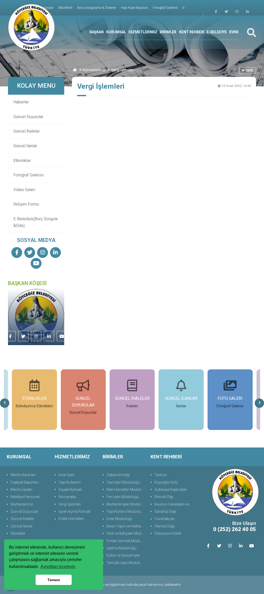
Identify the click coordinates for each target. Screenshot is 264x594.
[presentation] (4, 403)
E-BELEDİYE (217, 32)
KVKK (233, 32)
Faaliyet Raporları (25, 482)
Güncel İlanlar (25, 145)
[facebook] (215, 12)
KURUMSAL (116, 32)
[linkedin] (247, 12)
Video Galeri (24, 189)
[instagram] (237, 12)
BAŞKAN (96, 32)
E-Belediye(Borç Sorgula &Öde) (35, 222)
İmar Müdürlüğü (119, 519)
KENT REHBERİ (191, 32)
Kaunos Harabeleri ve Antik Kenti (173, 504)
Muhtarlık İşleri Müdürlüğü (125, 504)
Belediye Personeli (25, 497)
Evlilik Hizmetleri (71, 519)
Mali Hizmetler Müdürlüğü (125, 489)
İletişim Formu (26, 204)
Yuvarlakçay (164, 519)
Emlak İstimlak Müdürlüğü (125, 541)
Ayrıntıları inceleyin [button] (57, 566)
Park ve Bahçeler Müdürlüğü (125, 533)
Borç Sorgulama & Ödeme (97, 8)
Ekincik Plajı (163, 497)
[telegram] (226, 12)
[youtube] (36, 263)
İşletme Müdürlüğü (121, 548)
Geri (249, 70)
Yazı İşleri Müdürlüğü (123, 482)
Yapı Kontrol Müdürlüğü (125, 511)
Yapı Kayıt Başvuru (135, 8)
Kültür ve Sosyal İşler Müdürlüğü (125, 555)
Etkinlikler (65, 8)
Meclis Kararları (23, 475)
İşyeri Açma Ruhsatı (75, 511)
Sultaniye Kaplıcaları (170, 489)
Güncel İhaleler (26, 131)
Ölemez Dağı (164, 526)
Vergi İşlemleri (70, 504)
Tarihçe (160, 475)
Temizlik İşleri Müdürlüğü (125, 563)
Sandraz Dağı (165, 511)
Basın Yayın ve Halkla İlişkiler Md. (125, 526)
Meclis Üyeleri (21, 489)
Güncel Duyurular (28, 116)
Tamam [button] (53, 580)
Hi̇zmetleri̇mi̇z (93, 70)
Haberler (21, 102)
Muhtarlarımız (22, 504)
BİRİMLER (168, 32)
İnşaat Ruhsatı (70, 489)
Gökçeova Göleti (167, 533)
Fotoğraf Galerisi (165, 8)
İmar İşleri (67, 475)
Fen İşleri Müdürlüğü (122, 497)
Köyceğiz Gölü (166, 482)
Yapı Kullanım (70, 482)
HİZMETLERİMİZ (143, 32)
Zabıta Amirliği (118, 475)
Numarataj (67, 497)
